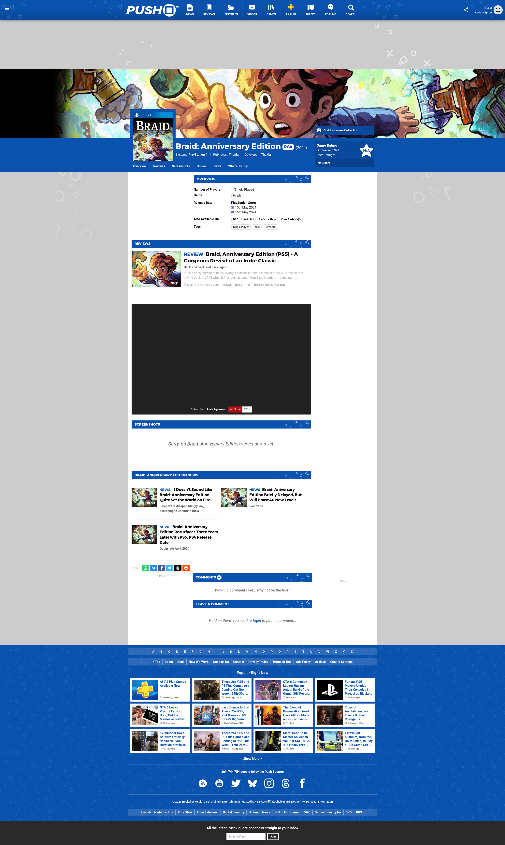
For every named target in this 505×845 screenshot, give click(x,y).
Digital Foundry (233, 812)
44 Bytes (260, 801)
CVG (349, 812)
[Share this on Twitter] (169, 568)
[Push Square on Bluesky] (252, 784)
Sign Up (487, 12)
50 (152, 503)
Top (157, 662)
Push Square (215, 409)
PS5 (235, 219)
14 (153, 540)
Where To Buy (238, 166)
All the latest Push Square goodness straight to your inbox (252, 828)
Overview (139, 166)
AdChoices (278, 801)
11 (243, 503)
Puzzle (237, 195)
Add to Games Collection (340, 130)
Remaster (270, 227)
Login (478, 12)
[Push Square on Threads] (285, 784)
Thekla (234, 154)
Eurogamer (292, 812)
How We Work (199, 662)
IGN (277, 812)
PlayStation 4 (198, 154)
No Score (324, 163)
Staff (180, 662)
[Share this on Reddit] (186, 568)
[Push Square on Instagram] (269, 784)
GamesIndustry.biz (328, 812)
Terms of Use (282, 662)
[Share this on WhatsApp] (145, 568)
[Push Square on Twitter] (236, 784)
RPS (359, 812)
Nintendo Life (163, 812)
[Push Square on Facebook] (302, 784)
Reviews (159, 166)
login (257, 620)
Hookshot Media (192, 801)
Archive (320, 662)
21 (177, 283)
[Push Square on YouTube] (219, 784)
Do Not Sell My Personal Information (310, 801)
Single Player (241, 227)
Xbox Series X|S (291, 219)
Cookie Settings (341, 662)
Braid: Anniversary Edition (234, 146)
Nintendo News (259, 812)
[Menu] (7, 10)
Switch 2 (248, 219)
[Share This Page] (466, 10)
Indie (257, 227)
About (169, 662)
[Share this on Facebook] (161, 568)
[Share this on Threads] (177, 568)
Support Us (221, 662)
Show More (251, 759)
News (217, 166)
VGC (307, 812)
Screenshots (181, 166)
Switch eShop (267, 219)
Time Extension (208, 812)
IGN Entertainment (228, 801)
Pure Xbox (185, 812)
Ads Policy (303, 662)
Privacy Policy (258, 662)
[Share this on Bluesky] (153, 568)
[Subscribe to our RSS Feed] (202, 784)
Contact (238, 662)
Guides (202, 166)
